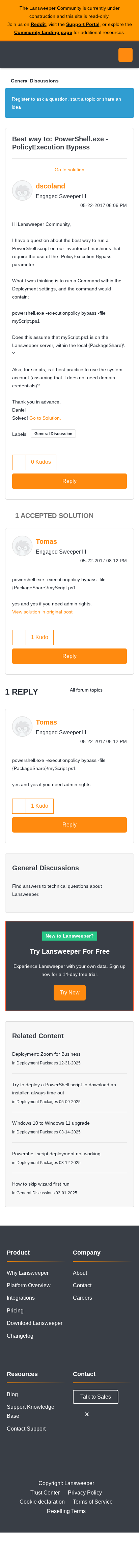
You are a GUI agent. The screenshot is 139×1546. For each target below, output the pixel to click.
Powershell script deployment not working (56, 1153)
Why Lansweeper (28, 1273)
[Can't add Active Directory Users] (127, 689)
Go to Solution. (45, 418)
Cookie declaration (42, 1502)
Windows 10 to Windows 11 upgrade (51, 1123)
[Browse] (10, 54)
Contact (82, 1285)
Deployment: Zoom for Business (46, 1054)
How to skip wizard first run (41, 1184)
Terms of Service (93, 1502)
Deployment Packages (37, 1063)
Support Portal (83, 24)
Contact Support (26, 1429)
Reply (69, 481)
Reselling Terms (66, 1511)
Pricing (15, 1310)
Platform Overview (29, 1285)
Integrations (21, 1298)
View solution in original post (42, 611)
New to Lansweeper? (70, 936)
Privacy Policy (85, 1493)
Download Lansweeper (34, 1323)
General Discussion (53, 433)
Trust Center (45, 1493)
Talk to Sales (95, 1397)
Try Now (70, 992)
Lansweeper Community (37, 54)
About (80, 1273)
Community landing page (43, 32)
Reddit (38, 24)
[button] (19, 462)
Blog (12, 1394)
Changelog (20, 1336)
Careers (82, 1298)
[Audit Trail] (113, 689)
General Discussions (35, 80)
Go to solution (69, 169)
